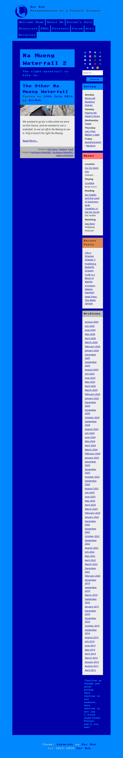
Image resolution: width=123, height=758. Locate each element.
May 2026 (90, 334)
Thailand (63, 149)
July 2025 (89, 373)
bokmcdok (65, 744)
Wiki (90, 29)
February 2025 (92, 394)
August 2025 (91, 369)
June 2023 (90, 496)
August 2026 (91, 321)
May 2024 (90, 441)
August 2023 (91, 488)
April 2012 (90, 670)
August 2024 (91, 429)
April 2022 (90, 560)
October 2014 (92, 625)
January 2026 (92, 350)
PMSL (45, 29)
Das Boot (90, 223)
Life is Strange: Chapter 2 (90, 256)
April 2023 (90, 504)
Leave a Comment (64, 155)
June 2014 (90, 645)
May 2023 (90, 500)
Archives (27, 35)
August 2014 (91, 637)
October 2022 (92, 536)
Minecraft (28, 29)
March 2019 (91, 594)
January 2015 (92, 606)
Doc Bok (37, 7)
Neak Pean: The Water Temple (91, 300)
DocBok (35, 100)
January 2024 (92, 457)
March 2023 (91, 508)
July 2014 (89, 641)
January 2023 (92, 517)
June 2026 (90, 330)
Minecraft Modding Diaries (90, 102)
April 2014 (90, 653)
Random (90, 145)
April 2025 (90, 386)
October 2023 (92, 476)
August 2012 (91, 665)
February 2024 (92, 453)
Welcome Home (31, 22)
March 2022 (91, 564)
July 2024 (89, 433)
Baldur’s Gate (79, 22)
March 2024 (91, 449)
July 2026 (89, 326)
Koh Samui (52, 149)
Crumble (89, 183)
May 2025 (90, 381)
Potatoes (60, 29)
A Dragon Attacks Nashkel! (90, 289)
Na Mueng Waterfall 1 (41, 152)
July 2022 (89, 551)
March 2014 (91, 657)
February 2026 (92, 346)
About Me (55, 22)
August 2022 (91, 547)
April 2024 (90, 445)
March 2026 (91, 342)
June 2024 (90, 437)
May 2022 (90, 556)
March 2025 (91, 390)
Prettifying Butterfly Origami (90, 267)
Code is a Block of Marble (90, 278)
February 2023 (92, 512)
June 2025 (90, 377)
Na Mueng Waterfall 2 (63, 152)
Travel (70, 149)
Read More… (30, 141)
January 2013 (92, 662)
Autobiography (93, 142)
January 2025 (92, 398)
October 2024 (92, 417)
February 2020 (92, 575)
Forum (77, 29)
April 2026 (90, 338)
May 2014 (90, 649)
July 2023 (89, 492)
